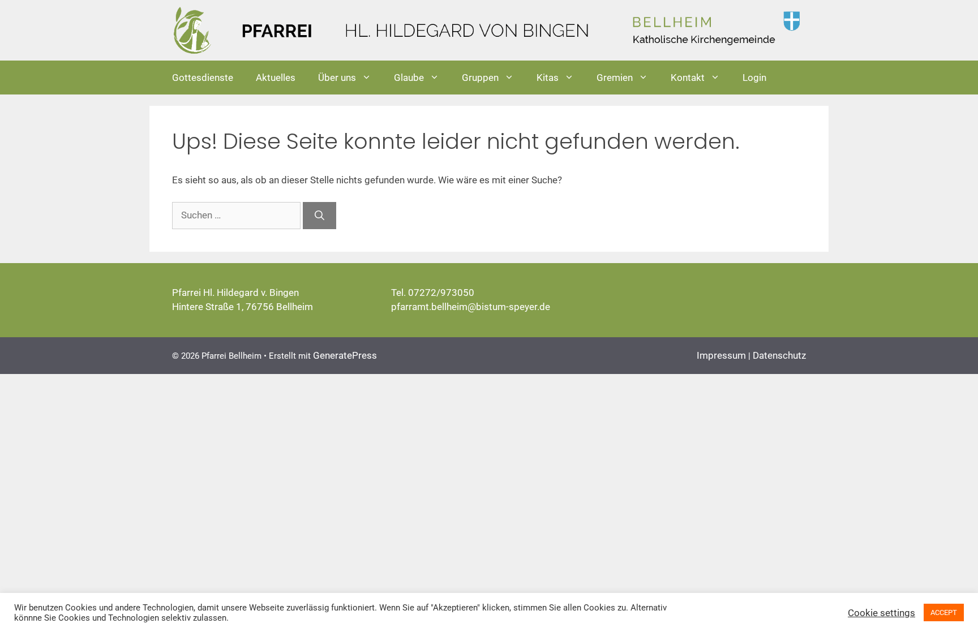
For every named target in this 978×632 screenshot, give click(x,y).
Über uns (337, 77)
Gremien (615, 77)
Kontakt (688, 77)
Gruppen (480, 77)
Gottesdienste (202, 77)
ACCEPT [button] (943, 612)
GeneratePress (345, 355)
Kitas (548, 77)
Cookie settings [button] (881, 613)
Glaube (409, 77)
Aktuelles (275, 77)
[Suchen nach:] (237, 215)
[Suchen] (319, 215)
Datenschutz (779, 355)
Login (754, 77)
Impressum (721, 355)
